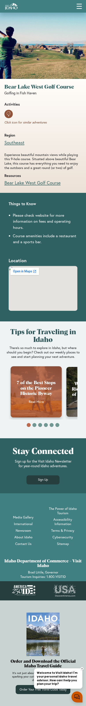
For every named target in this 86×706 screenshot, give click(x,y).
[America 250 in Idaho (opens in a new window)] (24, 590)
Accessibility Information (62, 521)
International (23, 524)
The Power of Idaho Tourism (63, 510)
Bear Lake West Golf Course (32, 183)
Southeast (14, 142)
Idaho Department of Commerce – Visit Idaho (43, 563)
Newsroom (23, 530)
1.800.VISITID (56, 576)
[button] (29, 425)
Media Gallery (23, 517)
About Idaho (23, 537)
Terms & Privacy (62, 530)
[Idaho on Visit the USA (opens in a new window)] (65, 591)
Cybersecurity (62, 537)
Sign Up (43, 480)
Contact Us (23, 543)
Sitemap (63, 543)
